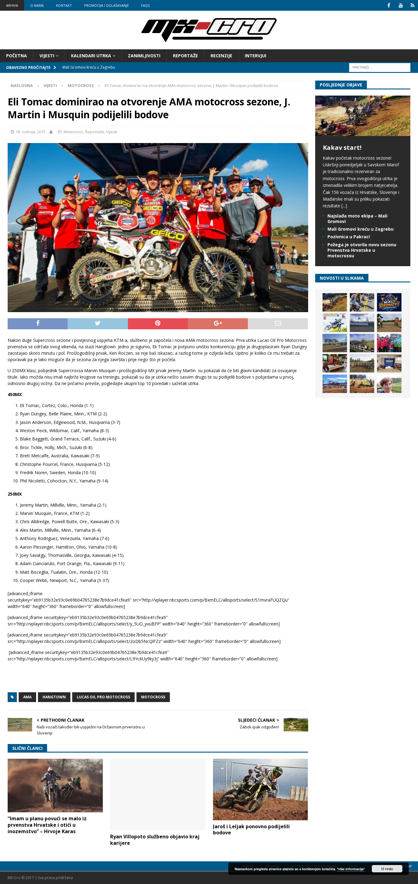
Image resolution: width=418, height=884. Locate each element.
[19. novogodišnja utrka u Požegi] (362, 343)
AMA (27, 697)
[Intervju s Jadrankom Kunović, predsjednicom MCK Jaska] (389, 384)
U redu (387, 868)
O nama (37, 5)
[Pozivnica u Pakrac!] (335, 323)
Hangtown (54, 697)
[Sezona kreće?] (335, 343)
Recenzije (221, 56)
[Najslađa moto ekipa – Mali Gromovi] (362, 302)
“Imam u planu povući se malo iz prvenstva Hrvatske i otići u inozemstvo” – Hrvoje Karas (47, 825)
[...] (344, 206)
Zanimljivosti (144, 56)
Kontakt (64, 5)
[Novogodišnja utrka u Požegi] (335, 384)
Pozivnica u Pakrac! (348, 237)
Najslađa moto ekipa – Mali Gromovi (357, 218)
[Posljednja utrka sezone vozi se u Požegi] (362, 384)
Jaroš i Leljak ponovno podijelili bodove (251, 829)
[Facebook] (388, 5)
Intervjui (255, 56)
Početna (16, 56)
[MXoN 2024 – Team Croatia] (389, 343)
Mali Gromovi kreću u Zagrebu (360, 229)
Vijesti (46, 56)
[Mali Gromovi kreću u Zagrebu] (389, 302)
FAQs (145, 5)
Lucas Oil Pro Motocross (103, 697)
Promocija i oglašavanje (106, 5)
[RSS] (412, 5)
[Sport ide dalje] (389, 323)
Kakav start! (342, 147)
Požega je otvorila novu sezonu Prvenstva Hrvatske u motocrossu (361, 250)
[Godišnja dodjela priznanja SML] (389, 363)
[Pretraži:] (379, 67)
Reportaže (185, 56)
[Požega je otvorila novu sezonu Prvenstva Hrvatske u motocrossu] (362, 323)
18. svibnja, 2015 (31, 131)
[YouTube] (400, 5)
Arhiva (12, 5)
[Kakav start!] (362, 132)
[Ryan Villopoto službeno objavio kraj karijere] (157, 794)
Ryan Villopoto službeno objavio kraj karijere (155, 839)
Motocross (73, 131)
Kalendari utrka (91, 56)
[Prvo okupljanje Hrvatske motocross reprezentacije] (362, 363)
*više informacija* (351, 869)
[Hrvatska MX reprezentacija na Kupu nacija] (335, 363)
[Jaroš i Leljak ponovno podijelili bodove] (260, 789)
